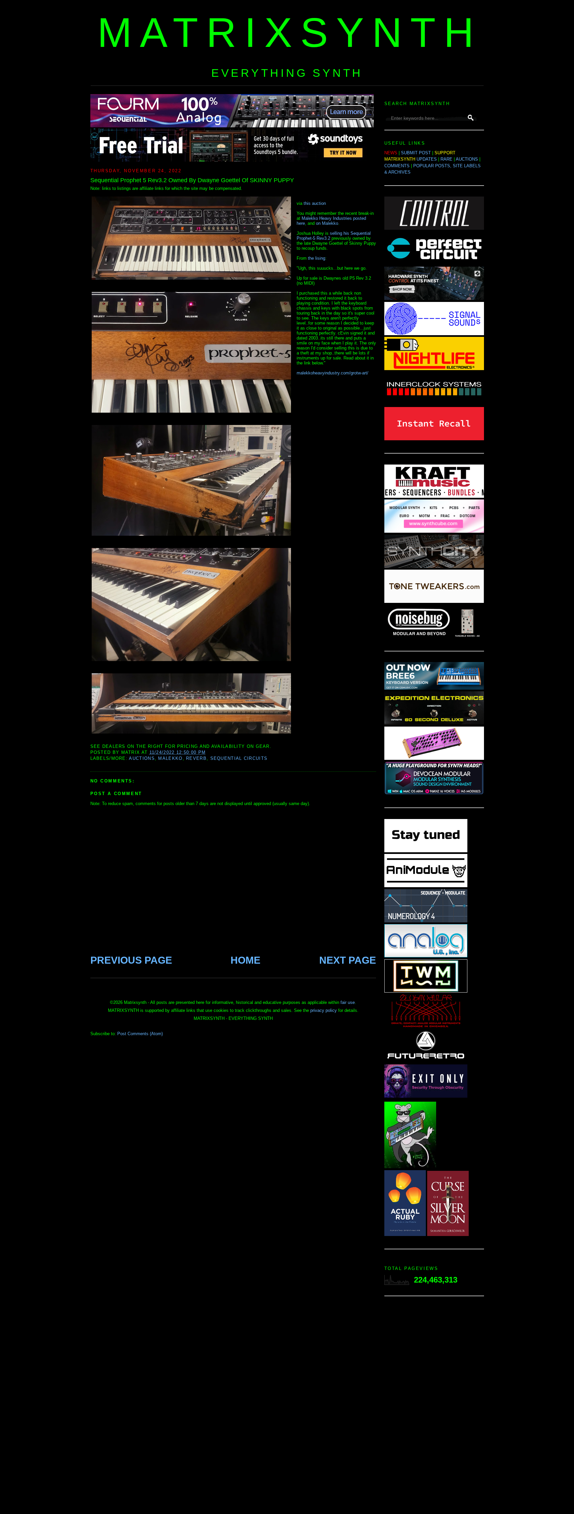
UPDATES (427, 159)
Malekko (170, 758)
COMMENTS (397, 165)
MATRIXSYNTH (289, 32)
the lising (316, 258)
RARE (446, 159)
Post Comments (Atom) (140, 1033)
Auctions (141, 758)
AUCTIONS (467, 159)
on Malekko (327, 223)
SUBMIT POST (416, 152)
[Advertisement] (434, 1407)
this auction (315, 203)
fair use (347, 1002)
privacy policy (323, 1010)
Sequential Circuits (239, 758)
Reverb (196, 758)
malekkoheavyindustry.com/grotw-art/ (332, 372)
